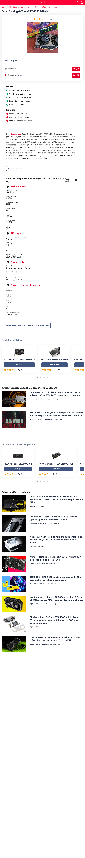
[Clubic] (42, 2)
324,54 (76, 69)
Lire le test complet (15, 168)
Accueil (4, 7)
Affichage (15, 233)
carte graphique (15, 134)
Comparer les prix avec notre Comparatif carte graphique (26, 325)
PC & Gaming (14, 7)
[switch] (78, 2)
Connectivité (17, 262)
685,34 (76, 75)
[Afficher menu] (3, 2)
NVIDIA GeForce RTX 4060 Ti (54, 360)
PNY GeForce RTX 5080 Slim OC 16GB (56, 464)
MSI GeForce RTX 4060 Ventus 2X (19, 360)
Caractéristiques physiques (25, 285)
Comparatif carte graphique (46, 7)
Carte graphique (27, 7)
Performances (18, 186)
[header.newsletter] (10, 2)
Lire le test (19, 365)
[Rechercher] (6, 2)
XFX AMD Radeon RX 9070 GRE (18, 464)
